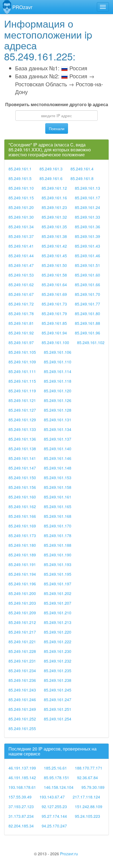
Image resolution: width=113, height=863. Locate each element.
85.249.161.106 (57, 352)
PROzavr (22, 6)
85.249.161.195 (57, 574)
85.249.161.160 (22, 497)
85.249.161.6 (51, 178)
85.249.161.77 (87, 304)
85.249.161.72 (21, 304)
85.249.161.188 (57, 545)
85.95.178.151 (56, 777)
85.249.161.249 (22, 709)
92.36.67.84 (87, 777)
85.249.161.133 (22, 429)
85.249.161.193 (57, 564)
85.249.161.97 (21, 342)
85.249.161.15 (21, 197)
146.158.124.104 (59, 787)
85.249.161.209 (22, 612)
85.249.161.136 (22, 439)
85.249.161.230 (57, 651)
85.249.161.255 (22, 728)
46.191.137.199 (22, 768)
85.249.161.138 (22, 448)
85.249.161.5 (20, 178)
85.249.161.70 (87, 294)
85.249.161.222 (57, 641)
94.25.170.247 (54, 826)
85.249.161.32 (54, 217)
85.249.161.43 (87, 246)
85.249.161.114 (57, 371)
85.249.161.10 (21, 188)
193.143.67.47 (52, 797)
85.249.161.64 (54, 284)
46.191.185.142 (22, 777)
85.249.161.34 (21, 226)
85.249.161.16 (54, 197)
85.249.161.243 (22, 690)
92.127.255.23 (54, 806)
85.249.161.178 (57, 535)
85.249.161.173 (22, 535)
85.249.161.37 (21, 236)
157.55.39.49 (20, 797)
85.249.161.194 (22, 574)
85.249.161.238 (57, 680)
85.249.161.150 (22, 477)
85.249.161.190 (57, 555)
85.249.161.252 (22, 719)
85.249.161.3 (51, 168)
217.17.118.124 (86, 797)
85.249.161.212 (22, 622)
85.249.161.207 (57, 603)
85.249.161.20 (21, 207)
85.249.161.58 (54, 275)
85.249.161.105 (22, 352)
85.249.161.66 (87, 284)
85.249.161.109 (22, 362)
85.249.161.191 (22, 564)
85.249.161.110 (57, 362)
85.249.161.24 (87, 207)
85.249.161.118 (57, 381)
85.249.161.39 (87, 236)
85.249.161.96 (87, 333)
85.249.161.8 (82, 178)
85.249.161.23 (54, 207)
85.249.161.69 (54, 294)
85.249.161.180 (22, 545)
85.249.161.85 (54, 323)
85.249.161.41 (21, 246)
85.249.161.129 (22, 419)
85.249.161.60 (87, 275)
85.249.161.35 (54, 226)
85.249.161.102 (90, 342)
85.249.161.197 (57, 583)
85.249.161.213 (57, 622)
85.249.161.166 (22, 516)
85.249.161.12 (54, 188)
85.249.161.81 (21, 323)
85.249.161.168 (57, 516)
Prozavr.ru (69, 853)
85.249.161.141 (22, 458)
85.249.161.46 (87, 255)
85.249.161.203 (22, 603)
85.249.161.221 (22, 641)
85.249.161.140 (57, 448)
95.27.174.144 (54, 816)
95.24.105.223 (87, 816)
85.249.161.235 (57, 670)
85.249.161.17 (87, 197)
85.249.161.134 (57, 429)
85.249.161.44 (21, 255)
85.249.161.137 (57, 439)
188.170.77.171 (88, 768)
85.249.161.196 (22, 583)
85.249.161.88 (87, 323)
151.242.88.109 (88, 806)
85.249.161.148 (57, 468)
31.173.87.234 (21, 816)
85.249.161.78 (21, 313)
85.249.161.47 (21, 265)
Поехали (56, 128)
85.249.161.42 (54, 246)
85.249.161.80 (87, 313)
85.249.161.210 (57, 612)
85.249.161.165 (57, 506)
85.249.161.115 (22, 381)
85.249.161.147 (22, 468)
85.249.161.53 (21, 275)
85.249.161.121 (22, 400)
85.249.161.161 (57, 497)
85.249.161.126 (57, 400)
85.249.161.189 (22, 555)
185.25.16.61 (55, 768)
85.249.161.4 (82, 168)
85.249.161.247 (57, 699)
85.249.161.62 (21, 284)
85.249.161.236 (22, 680)
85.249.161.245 (57, 690)
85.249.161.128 (57, 410)
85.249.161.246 (22, 699)
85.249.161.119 (22, 390)
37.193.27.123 (21, 806)
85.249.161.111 (22, 371)
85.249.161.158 (57, 487)
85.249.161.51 (87, 265)
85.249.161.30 (21, 217)
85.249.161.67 (21, 294)
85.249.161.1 (20, 168)
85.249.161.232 (57, 661)
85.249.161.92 (21, 333)
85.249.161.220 (57, 632)
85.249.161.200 (22, 593)
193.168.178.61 (22, 787)
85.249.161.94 (54, 333)
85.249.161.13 (87, 188)
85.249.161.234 (22, 670)
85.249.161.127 (22, 410)
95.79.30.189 (92, 787)
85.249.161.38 (54, 236)
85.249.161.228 (22, 651)
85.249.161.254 (57, 719)
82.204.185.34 (21, 826)
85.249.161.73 (54, 304)
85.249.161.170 (57, 526)
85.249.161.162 (22, 506)
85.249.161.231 (22, 661)
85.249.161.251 (57, 709)
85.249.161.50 (54, 265)
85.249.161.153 (57, 477)
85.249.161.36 (87, 226)
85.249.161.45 (54, 255)
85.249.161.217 (22, 632)
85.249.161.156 (22, 487)
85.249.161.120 (57, 390)
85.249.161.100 (55, 342)
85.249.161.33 (87, 217)
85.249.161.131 (57, 419)
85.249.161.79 (54, 313)
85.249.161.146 (57, 458)
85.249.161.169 (22, 526)
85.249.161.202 (57, 593)
